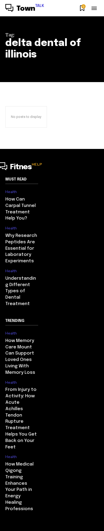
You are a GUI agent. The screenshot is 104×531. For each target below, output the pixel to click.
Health (11, 192)
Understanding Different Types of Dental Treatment (20, 291)
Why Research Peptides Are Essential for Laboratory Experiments (21, 248)
